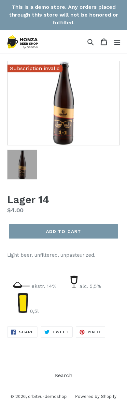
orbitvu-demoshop (47, 396)
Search (63, 375)
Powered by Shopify (96, 396)
